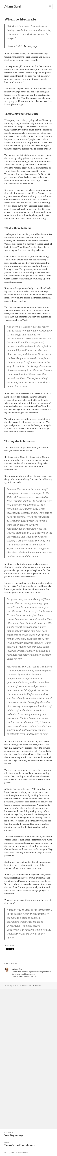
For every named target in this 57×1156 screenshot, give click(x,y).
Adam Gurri (12, 6)
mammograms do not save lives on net (22, 592)
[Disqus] (28, 1022)
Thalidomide (19, 240)
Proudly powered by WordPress (16, 1152)
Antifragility (30, 46)
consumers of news (39, 801)
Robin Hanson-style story (18, 789)
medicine (38, 985)
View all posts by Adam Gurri (23, 976)
